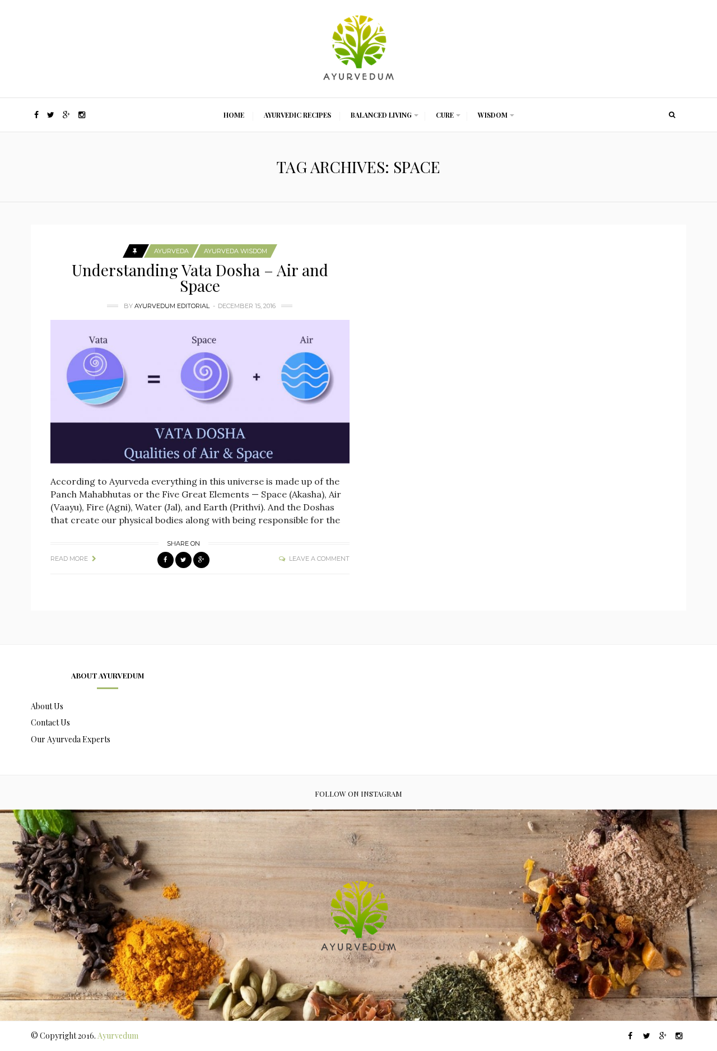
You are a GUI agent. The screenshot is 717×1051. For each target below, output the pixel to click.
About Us (47, 706)
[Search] (672, 115)
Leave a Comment (319, 558)
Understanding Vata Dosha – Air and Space (200, 277)
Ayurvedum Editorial (171, 306)
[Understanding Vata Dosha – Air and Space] (200, 392)
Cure (445, 114)
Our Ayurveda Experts (70, 739)
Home (234, 114)
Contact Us (50, 722)
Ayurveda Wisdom (235, 251)
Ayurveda (171, 251)
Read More (69, 558)
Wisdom (493, 114)
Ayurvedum (117, 1035)
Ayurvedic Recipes (297, 114)
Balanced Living (381, 114)
